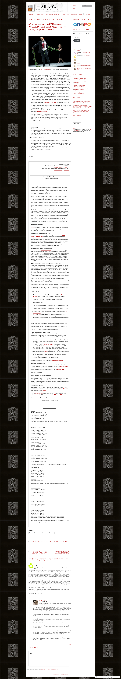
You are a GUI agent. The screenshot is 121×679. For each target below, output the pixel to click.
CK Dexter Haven (42, 32)
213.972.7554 (66, 167)
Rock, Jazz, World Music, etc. (53, 14)
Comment (64, 664)
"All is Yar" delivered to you (81, 29)
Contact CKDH (76, 10)
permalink (42, 542)
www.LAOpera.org (63, 388)
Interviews (74, 14)
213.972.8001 (44, 390)
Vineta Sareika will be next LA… (86, 58)
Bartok (32, 541)
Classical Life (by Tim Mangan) (79, 86)
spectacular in (46, 102)
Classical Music (39, 14)
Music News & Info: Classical (53, 19)
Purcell (64, 541)
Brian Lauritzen (76, 82)
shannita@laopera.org (58, 170)
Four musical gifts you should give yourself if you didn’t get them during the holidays (39, 551)
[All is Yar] (50, 7)
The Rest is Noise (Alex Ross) (79, 93)
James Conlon (45, 541)
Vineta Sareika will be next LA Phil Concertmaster (81, 101)
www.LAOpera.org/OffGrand (57, 360)
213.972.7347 (66, 170)
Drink (63, 14)
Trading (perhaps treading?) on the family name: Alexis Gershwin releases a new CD (61, 551)
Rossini (67, 541)
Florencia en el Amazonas (42, 111)
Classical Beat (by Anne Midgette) (79, 85)
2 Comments (69, 32)
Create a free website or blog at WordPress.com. (60, 674)
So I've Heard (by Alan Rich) (79, 92)
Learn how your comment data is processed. (49, 669)
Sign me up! (77, 40)
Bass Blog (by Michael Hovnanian (79, 79)
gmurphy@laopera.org (58, 167)
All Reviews (30, 14)
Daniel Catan (35, 541)
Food (68, 14)
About (76, 6)
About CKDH (75, 8)
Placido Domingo (60, 541)
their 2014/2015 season (45, 69)
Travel (80, 14)
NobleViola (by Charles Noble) (79, 89)
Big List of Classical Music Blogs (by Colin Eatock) (82, 81)
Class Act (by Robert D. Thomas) (79, 83)
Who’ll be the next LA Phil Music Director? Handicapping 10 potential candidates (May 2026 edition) (82, 106)
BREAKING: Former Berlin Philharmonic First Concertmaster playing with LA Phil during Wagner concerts (81, 111)
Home (74, 5)
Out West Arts (76, 90)
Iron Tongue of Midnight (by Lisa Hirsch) (81, 88)
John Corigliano (51, 541)
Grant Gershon (40, 541)
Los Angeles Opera (34, 19)
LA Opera (65, 186)
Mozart (55, 541)
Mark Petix (87, 14)
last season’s (53, 102)
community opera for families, (47, 339)
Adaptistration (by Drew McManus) (80, 78)
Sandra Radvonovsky (32, 542)
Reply (70, 598)
